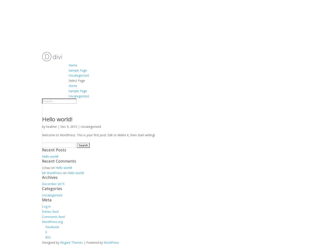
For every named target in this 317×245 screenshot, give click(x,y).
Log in (46, 206)
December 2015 (53, 184)
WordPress (111, 242)
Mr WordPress (52, 173)
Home (73, 65)
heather (51, 127)
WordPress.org (52, 222)
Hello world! (57, 119)
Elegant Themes (71, 242)
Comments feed (53, 217)
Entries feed (50, 212)
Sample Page (78, 70)
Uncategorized (79, 75)
